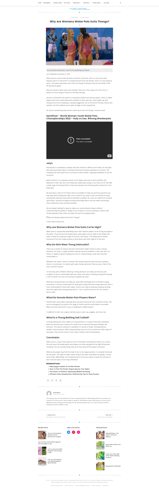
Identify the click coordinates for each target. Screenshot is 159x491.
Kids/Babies (46, 3)
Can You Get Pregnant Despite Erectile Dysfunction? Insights (54, 435)
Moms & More (57, 3)
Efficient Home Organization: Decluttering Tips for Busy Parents (74, 374)
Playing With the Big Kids (113, 466)
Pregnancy (76, 3)
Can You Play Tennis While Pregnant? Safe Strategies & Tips (49, 442)
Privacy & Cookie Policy (57, 485)
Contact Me (105, 485)
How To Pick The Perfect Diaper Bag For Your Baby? (70, 369)
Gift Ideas (67, 3)
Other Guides (96, 3)
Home (39, 3)
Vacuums (106, 3)
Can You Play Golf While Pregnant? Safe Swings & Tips (55, 450)
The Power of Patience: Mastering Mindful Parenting (70, 372)
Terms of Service (69, 485)
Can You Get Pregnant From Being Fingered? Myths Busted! (54, 461)
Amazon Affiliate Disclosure (82, 485)
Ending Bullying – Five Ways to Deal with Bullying (112, 435)
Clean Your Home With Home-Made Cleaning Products (112, 455)
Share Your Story (96, 485)
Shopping (86, 3)
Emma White (56, 392)
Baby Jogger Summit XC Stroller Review (65, 366)
